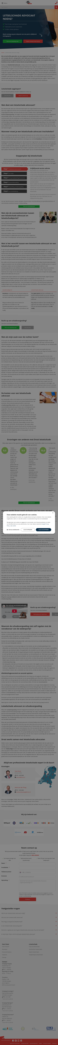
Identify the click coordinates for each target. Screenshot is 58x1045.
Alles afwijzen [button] (28, 529)
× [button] (52, 512)
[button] (13, 529)
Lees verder (13, 525)
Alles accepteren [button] (44, 529)
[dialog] (29, 522)
